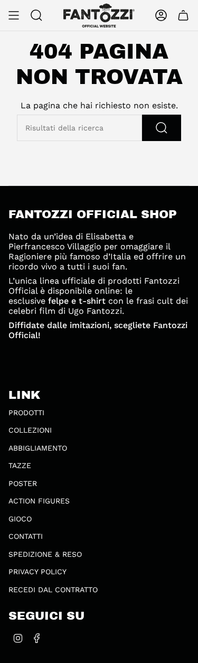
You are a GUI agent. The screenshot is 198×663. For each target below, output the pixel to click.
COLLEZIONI (30, 430)
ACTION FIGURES (39, 501)
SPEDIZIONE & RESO (45, 554)
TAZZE (19, 465)
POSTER (22, 483)
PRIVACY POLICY (37, 571)
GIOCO (20, 519)
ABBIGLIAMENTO (37, 448)
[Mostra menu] (13, 15)
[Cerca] (161, 128)
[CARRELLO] (183, 15)
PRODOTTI (26, 412)
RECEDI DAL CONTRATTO (53, 589)
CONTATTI (25, 536)
